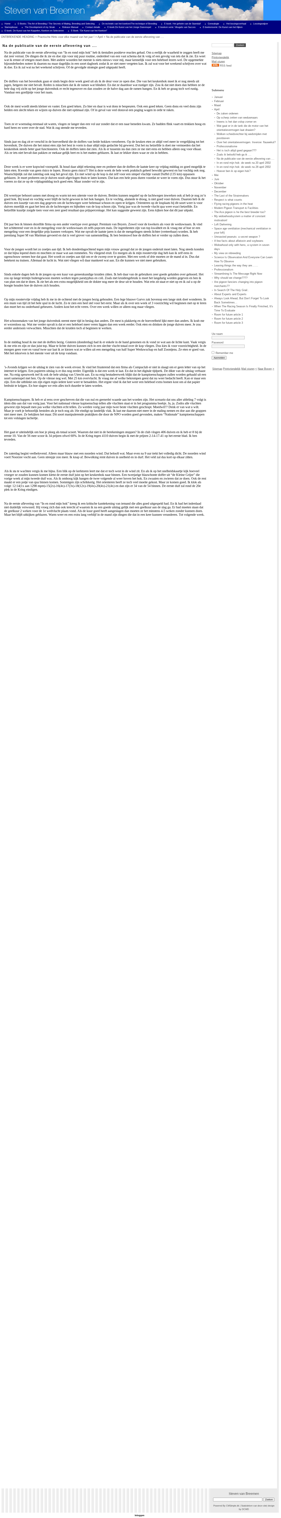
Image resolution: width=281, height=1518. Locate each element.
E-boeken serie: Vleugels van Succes (177, 27)
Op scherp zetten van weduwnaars (237, 117)
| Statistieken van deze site (253, 1505)
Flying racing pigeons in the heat (233, 203)
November (220, 187)
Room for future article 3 (228, 322)
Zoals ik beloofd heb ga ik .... (234, 154)
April (100, 36)
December (220, 191)
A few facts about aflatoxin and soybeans (238, 240)
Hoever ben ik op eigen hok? (234, 171)
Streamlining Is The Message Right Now (238, 273)
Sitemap (217, 53)
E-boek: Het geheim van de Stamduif (182, 23)
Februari (219, 101)
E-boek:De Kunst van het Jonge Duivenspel (129, 27)
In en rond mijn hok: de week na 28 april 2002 (244, 166)
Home (7, 23)
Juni (216, 179)
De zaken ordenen (227, 113)
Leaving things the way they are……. (236, 265)
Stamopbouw (11, 27)
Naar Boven (265, 368)
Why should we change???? (230, 277)
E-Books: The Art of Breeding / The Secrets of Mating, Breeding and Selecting (56, 23)
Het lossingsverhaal (236, 23)
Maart (217, 105)
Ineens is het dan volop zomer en (236, 121)
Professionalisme (227, 146)
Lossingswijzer (260, 23)
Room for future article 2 (228, 318)
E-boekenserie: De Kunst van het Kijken (223, 27)
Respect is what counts (228, 199)
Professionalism (223, 269)
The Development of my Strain (40, 27)
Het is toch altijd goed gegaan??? (236, 150)
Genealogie (213, 23)
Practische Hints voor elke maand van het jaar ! (66, 36)
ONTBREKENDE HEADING (17, 36)
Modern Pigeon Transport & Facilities (236, 207)
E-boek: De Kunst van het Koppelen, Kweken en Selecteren (34, 30)
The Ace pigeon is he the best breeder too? (239, 212)
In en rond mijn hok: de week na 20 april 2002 (244, 162)
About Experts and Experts (230, 294)
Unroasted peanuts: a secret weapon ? (237, 236)
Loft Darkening (222, 224)
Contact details (92, 27)
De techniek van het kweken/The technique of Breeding (129, 23)
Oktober (219, 183)
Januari (218, 97)
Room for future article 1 (228, 314)
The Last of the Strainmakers (231, 195)
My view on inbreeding (227, 253)
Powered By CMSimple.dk (226, 1505)
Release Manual (70, 27)
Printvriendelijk (220, 57)
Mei (216, 175)
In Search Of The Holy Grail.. (231, 290)
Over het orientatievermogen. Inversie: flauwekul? (246, 142)
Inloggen (139, 1515)
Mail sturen (218, 61)
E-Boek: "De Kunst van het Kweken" (89, 30)
